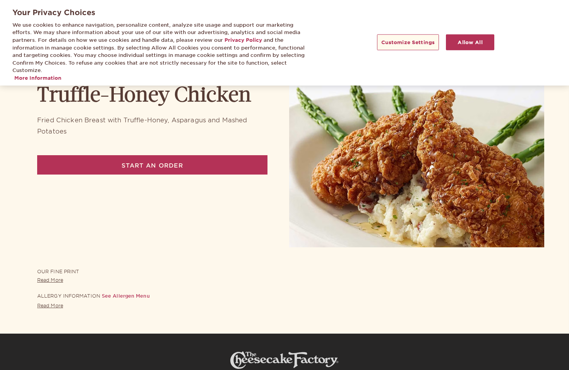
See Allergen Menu (126, 296)
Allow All (470, 42)
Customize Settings (408, 42)
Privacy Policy (243, 40)
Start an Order (152, 165)
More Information (38, 78)
